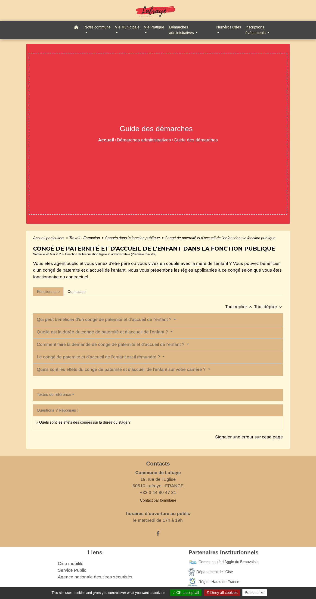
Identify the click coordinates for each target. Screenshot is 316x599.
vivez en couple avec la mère (177, 263)
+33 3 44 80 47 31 (158, 492)
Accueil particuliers (49, 238)
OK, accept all (187, 593)
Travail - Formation (85, 238)
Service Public (72, 570)
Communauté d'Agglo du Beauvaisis (228, 562)
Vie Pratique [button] (154, 27)
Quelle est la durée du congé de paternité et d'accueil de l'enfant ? (103, 331)
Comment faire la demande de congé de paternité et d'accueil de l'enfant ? (111, 344)
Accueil (106, 139)
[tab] (48, 291)
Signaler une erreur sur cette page (249, 437)
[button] (76, 28)
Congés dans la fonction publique (133, 238)
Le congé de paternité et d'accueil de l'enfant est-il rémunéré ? (99, 356)
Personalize (254, 593)
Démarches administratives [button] (182, 30)
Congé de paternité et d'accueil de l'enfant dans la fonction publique (220, 238)
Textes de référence (54, 394)
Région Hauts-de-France (218, 582)
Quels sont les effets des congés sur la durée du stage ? (84, 422)
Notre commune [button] (97, 27)
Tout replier (239, 306)
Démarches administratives (144, 139)
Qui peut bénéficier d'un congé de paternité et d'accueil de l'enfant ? (105, 319)
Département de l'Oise (214, 572)
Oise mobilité (71, 563)
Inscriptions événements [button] (255, 30)
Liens (95, 552)
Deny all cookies (223, 593)
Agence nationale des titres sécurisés (95, 576)
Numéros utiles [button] (228, 27)
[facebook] (158, 533)
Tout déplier (268, 306)
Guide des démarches (196, 139)
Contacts (158, 463)
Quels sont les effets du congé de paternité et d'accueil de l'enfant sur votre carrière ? (122, 369)
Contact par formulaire (158, 500)
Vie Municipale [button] (127, 27)
